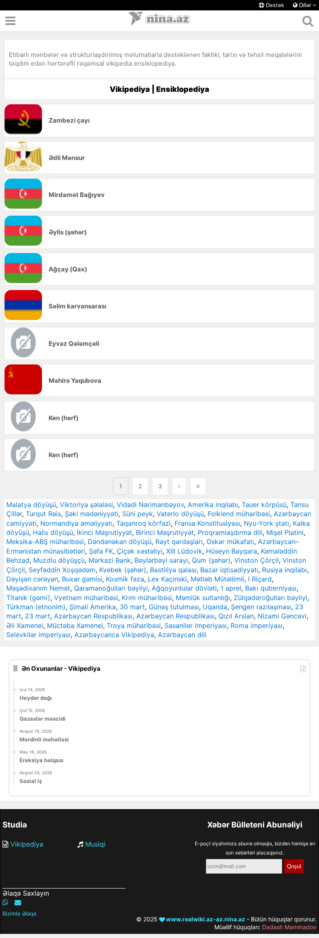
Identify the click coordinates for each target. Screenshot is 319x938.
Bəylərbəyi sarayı (161, 560)
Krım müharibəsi (147, 597)
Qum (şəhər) (211, 560)
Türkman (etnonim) (36, 607)
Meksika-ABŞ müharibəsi (45, 541)
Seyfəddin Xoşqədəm (62, 570)
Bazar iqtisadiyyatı (229, 570)
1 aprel (231, 588)
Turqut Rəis (43, 514)
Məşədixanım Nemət (38, 588)
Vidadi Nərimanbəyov (150, 504)
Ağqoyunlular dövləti (184, 588)
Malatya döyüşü (31, 504)
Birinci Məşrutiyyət (165, 532)
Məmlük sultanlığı (203, 597)
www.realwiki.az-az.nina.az (205, 919)
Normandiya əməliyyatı (76, 523)
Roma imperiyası (256, 625)
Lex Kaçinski (167, 579)
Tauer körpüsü (264, 504)
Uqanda (215, 607)
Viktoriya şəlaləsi (86, 504)
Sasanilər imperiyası (195, 625)
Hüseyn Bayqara (231, 551)
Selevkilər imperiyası (38, 634)
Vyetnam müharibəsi (86, 597)
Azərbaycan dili (182, 634)
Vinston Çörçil (256, 560)
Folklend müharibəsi (239, 514)
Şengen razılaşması (261, 607)
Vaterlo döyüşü (180, 514)
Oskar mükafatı (230, 541)
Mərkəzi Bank (109, 560)
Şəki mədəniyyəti (91, 514)
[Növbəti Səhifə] (179, 486)
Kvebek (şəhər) (122, 570)
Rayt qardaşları (179, 541)
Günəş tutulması (174, 607)
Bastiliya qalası (173, 570)
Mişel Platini (285, 532)
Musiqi (95, 844)
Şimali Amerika (92, 607)
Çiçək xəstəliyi (139, 551)
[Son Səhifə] (198, 486)
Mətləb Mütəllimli (217, 579)
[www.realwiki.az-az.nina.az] (159, 20)
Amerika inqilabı (213, 504)
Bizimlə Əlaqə (19, 913)
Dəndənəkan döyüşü (120, 541)
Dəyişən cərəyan (32, 579)
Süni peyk (137, 514)
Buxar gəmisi (82, 579)
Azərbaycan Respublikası (93, 616)
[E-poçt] (18, 902)
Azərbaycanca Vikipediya (114, 634)
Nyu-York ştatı (266, 523)
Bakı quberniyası (271, 588)
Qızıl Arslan (236, 616)
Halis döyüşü (53, 532)
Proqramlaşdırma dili (230, 532)
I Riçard (260, 579)
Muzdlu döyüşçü (59, 560)
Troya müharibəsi (134, 625)
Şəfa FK (101, 551)
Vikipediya (26, 844)
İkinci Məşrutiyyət (104, 532)
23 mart (37, 616)
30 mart (132, 607)
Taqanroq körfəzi (143, 523)
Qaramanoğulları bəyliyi (111, 588)
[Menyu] (10, 20)
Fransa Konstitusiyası (207, 523)
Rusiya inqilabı (284, 570)
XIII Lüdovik (184, 551)
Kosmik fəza (125, 579)
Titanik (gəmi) (28, 597)
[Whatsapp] (5, 902)
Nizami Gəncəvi (282, 616)
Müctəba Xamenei (75, 625)
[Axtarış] (307, 20)
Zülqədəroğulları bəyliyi (270, 597)
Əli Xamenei (24, 625)
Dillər (305, 5)
